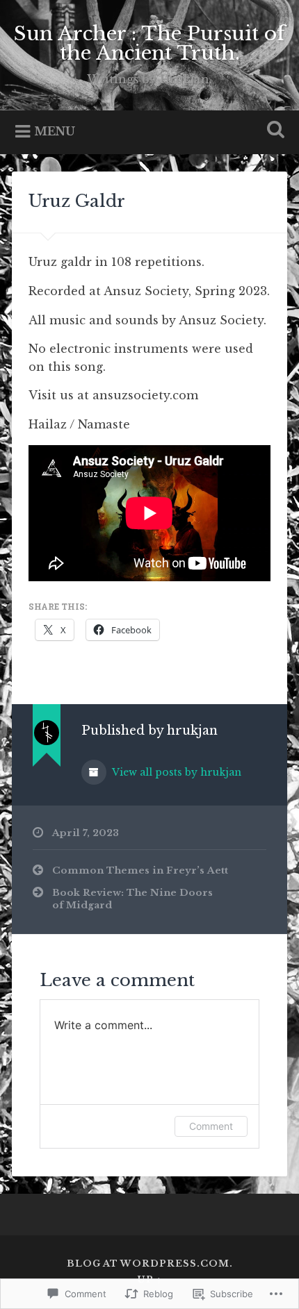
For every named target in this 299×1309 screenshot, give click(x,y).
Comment (211, 1126)
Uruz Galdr (77, 201)
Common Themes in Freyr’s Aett (140, 870)
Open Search (273, 130)
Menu (54, 130)
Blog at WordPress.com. (150, 1263)
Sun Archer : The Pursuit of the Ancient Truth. (149, 43)
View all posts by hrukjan (175, 772)
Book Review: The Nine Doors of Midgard (132, 899)
